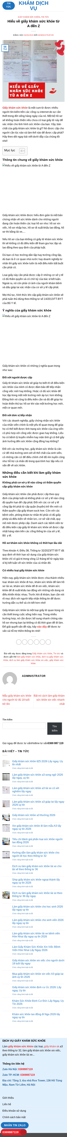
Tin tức (45, 17)
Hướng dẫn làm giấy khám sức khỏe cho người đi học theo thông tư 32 (35, 854)
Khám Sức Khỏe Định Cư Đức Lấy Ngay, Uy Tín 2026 (38, 1002)
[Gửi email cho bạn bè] (36, 642)
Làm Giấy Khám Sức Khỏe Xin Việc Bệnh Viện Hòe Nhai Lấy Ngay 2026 (36, 948)
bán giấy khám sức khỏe (28, 657)
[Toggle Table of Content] (20, 151)
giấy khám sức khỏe (21, 1046)
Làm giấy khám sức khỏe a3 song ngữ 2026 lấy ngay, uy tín (37, 776)
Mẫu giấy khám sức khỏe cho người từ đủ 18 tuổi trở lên (16, 699)
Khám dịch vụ (33, 5)
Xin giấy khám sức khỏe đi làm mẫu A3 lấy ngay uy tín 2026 (36, 827)
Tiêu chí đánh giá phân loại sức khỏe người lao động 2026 (37, 841)
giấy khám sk (51, 1046)
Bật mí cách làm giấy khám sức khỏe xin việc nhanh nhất (49, 699)
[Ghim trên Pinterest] (42, 642)
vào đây (42, 626)
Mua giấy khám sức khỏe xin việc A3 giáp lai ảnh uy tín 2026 (37, 975)
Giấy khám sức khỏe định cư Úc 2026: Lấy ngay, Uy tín (36, 989)
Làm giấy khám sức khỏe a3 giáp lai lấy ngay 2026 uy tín (38, 803)
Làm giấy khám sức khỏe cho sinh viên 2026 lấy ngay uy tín (38, 921)
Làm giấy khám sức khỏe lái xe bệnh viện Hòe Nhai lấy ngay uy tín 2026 (36, 935)
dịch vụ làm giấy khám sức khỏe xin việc (28, 660)
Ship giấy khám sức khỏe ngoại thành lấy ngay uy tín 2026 (36, 881)
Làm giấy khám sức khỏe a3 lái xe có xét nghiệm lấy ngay (35, 790)
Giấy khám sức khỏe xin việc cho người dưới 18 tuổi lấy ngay (38, 962)
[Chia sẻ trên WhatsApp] (18, 642)
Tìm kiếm (7, 719)
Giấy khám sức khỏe (29, 17)
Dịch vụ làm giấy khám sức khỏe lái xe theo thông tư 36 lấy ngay (37, 894)
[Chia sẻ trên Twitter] (30, 642)
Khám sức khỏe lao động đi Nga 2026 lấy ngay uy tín (36, 1016)
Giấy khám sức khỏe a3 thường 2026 (33, 815)
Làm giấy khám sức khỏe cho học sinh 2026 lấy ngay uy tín (37, 908)
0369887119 (10, 1132)
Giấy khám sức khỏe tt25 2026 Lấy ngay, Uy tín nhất (37, 763)
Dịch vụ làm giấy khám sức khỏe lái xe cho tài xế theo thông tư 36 (36, 868)
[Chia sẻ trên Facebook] (24, 642)
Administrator (46, 35)
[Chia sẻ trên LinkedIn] (48, 642)
